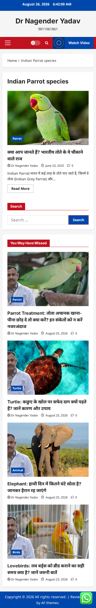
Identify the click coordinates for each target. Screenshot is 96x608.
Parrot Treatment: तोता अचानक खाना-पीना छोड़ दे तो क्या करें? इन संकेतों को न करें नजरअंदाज (44, 320)
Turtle (17, 388)
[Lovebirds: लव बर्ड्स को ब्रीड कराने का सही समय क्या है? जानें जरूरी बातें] (48, 532)
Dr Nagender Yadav (48, 21)
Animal (18, 470)
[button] (7, 43)
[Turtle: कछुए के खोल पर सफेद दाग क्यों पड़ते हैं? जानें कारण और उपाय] (48, 368)
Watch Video (79, 43)
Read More (22, 189)
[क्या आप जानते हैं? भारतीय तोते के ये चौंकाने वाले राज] (48, 118)
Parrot (17, 138)
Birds (16, 552)
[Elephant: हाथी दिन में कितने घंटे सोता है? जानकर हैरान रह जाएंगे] (48, 450)
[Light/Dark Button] (35, 42)
